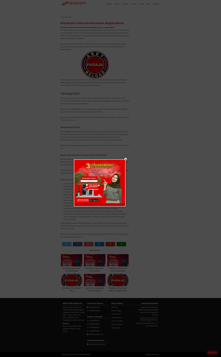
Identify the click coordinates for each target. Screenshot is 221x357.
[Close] (125, 159)
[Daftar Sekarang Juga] (100, 183)
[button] (110, 178)
